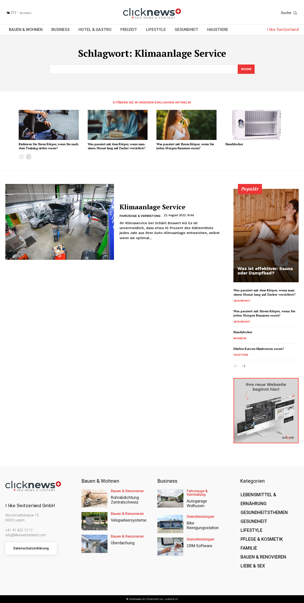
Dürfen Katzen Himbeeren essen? (258, 349)
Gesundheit (242, 300)
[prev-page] (21, 156)
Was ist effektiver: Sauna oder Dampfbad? (265, 271)
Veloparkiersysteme (128, 520)
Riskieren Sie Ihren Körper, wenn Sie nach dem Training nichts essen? (48, 146)
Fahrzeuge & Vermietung (140, 216)
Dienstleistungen (200, 516)
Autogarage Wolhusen (197, 503)
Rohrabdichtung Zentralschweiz (125, 500)
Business (239, 338)
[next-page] (28, 156)
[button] (290, 13)
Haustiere (240, 354)
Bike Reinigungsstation (203, 525)
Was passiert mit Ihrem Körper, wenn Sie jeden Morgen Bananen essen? (185, 146)
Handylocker (234, 144)
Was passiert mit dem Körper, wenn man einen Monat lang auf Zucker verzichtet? (117, 146)
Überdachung (122, 542)
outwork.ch (171, 599)
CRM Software (199, 545)
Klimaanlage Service (152, 206)
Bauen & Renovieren (127, 491)
